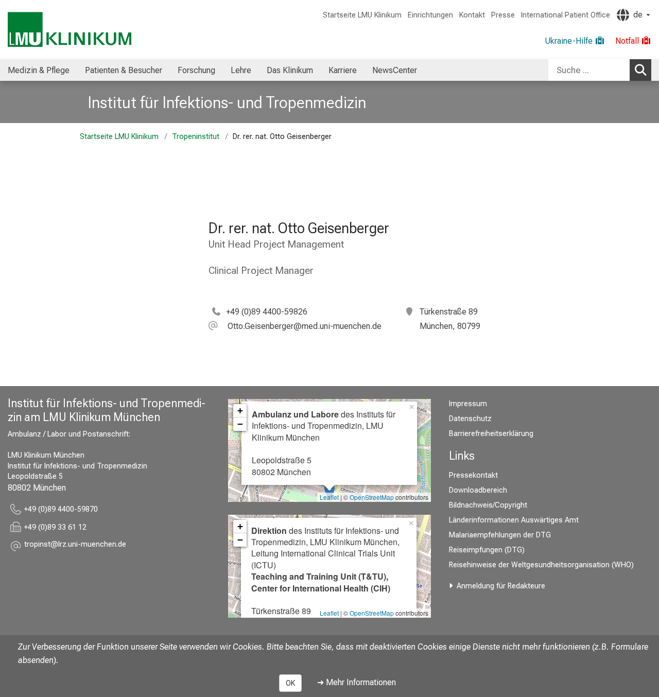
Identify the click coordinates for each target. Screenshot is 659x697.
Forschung (196, 70)
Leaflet (329, 497)
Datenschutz (470, 418)
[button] (295, 326)
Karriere (342, 70)
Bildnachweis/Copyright (488, 505)
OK (290, 683)
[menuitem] (39, 70)
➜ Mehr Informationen (356, 682)
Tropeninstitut (195, 136)
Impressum (468, 403)
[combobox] (599, 70)
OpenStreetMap (372, 497)
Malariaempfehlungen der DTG (500, 535)
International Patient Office (565, 15)
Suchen (640, 70)
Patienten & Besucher (123, 70)
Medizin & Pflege (39, 70)
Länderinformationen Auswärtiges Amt (514, 520)
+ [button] (240, 410)
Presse (503, 15)
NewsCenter (394, 70)
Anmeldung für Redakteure (501, 586)
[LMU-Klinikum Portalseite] (69, 29)
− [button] (240, 424)
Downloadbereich (478, 490)
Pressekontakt (473, 475)
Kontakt (472, 15)
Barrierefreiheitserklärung (491, 433)
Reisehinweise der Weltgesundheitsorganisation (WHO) (541, 565)
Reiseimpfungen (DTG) (487, 550)
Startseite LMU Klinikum (362, 15)
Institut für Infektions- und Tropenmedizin (227, 102)
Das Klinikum (290, 70)
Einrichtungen (430, 15)
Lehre (241, 70)
